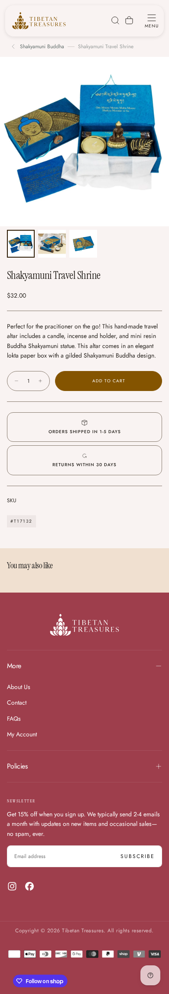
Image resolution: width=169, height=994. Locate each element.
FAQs (14, 718)
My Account (22, 734)
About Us (18, 687)
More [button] (14, 666)
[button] (151, 20)
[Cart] (129, 20)
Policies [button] (17, 766)
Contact (16, 702)
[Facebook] (29, 886)
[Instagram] (12, 886)
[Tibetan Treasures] (84, 624)
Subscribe (137, 856)
